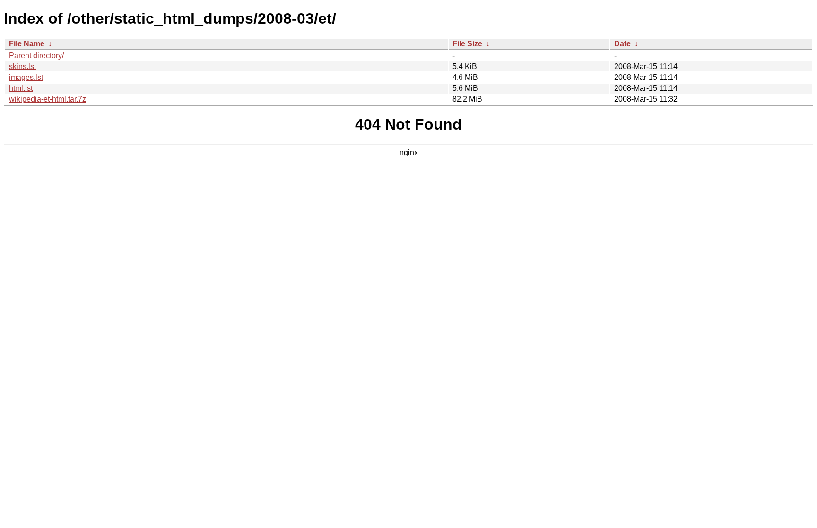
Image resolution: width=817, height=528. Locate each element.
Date (622, 44)
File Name (26, 44)
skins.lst (22, 66)
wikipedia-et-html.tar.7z (47, 99)
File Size (467, 44)
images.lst (26, 77)
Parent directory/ (36, 56)
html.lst (21, 88)
